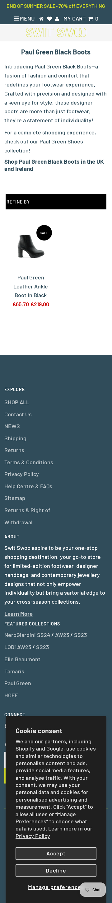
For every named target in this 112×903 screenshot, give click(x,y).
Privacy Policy (33, 835)
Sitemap (14, 497)
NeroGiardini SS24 (27, 634)
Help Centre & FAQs (28, 486)
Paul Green (17, 683)
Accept (56, 853)
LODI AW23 (17, 646)
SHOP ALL (16, 402)
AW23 (62, 634)
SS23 (80, 634)
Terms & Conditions (28, 462)
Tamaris (14, 671)
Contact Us (18, 414)
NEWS (12, 426)
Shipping (15, 438)
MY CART (80, 18)
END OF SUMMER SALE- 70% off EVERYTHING (56, 6)
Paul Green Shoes (61, 141)
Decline (56, 870)
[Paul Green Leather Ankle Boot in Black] (31, 246)
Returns (14, 450)
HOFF (11, 695)
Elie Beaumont (22, 659)
